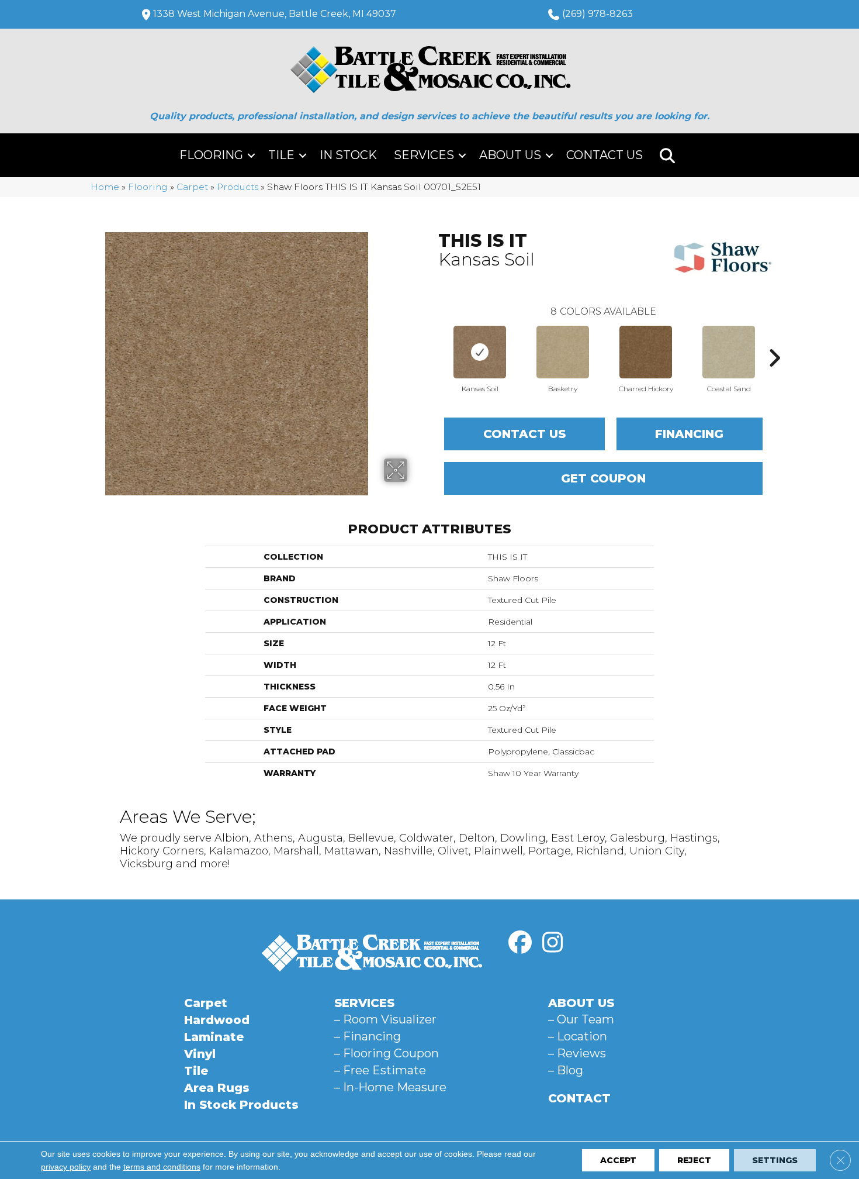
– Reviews (577, 1053)
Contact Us (604, 155)
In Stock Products (241, 1105)
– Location (577, 1036)
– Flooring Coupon (386, 1053)
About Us (510, 155)
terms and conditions (161, 1166)
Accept (618, 1160)
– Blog (565, 1070)
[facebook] (520, 943)
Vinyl (200, 1054)
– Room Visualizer (385, 1019)
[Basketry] (563, 352)
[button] (251, 155)
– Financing (367, 1036)
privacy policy (66, 1166)
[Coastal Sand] (728, 352)
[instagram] (552, 943)
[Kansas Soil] (480, 352)
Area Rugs (217, 1088)
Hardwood (217, 1020)
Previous (432, 340)
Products (237, 186)
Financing (689, 434)
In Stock (348, 155)
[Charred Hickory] (645, 352)
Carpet (192, 186)
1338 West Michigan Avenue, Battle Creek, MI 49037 (274, 13)
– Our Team (581, 1019)
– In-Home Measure (390, 1087)
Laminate (214, 1037)
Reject (694, 1160)
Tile (281, 155)
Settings (775, 1160)
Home (105, 186)
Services (424, 155)
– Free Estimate (380, 1070)
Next (774, 340)
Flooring (211, 155)
